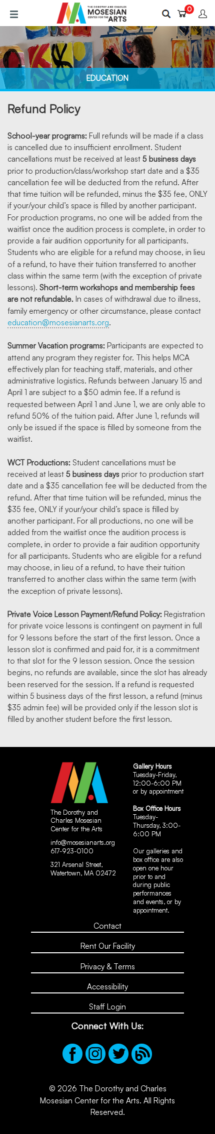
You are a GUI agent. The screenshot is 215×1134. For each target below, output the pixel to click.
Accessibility (107, 986)
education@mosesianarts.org (58, 322)
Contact (108, 926)
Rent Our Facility (107, 946)
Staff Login (107, 1006)
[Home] (91, 13)
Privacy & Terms (107, 966)
